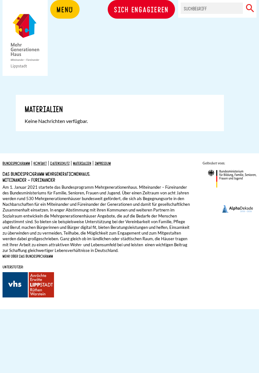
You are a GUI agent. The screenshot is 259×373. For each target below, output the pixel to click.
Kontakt (40, 163)
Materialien (82, 163)
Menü (65, 9)
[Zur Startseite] (25, 47)
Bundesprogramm (16, 163)
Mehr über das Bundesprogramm (28, 256)
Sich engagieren (141, 9)
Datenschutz (59, 163)
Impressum (103, 163)
